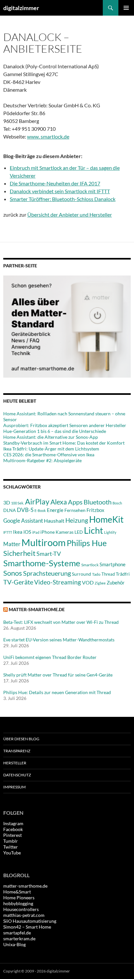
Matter (11, 544)
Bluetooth (98, 502)
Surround (81, 574)
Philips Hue (87, 543)
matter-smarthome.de (37, 609)
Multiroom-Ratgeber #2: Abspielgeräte (42, 460)
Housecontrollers (21, 909)
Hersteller (14, 762)
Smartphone (113, 564)
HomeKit (106, 519)
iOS (27, 532)
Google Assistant (23, 520)
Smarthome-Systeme (41, 563)
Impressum (14, 787)
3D (6, 502)
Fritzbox (95, 510)
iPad (35, 532)
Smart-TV (48, 553)
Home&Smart (17, 891)
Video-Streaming (57, 582)
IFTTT (7, 532)
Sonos (12, 573)
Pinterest (12, 835)
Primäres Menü (126, 8)
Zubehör (116, 582)
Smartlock (90, 564)
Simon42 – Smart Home (27, 927)
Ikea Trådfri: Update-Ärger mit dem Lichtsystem (51, 448)
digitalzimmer (21, 7)
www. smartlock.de (48, 136)
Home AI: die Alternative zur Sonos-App (50, 437)
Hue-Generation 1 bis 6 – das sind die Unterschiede (54, 431)
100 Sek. (17, 503)
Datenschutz (17, 774)
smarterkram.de (19, 938)
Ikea (17, 532)
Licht (93, 530)
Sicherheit (19, 553)
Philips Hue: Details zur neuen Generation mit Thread (57, 692)
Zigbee (100, 583)
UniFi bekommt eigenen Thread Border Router (50, 657)
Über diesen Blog (21, 738)
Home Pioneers (18, 897)
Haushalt (54, 520)
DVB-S (25, 509)
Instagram (13, 823)
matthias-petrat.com (24, 915)
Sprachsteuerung (47, 573)
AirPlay (37, 501)
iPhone (47, 532)
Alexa (58, 502)
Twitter (10, 847)
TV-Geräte (18, 582)
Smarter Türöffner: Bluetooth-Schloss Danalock (62, 199)
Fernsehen (75, 510)
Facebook (13, 829)
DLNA (9, 510)
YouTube (12, 852)
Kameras (65, 532)
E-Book (40, 510)
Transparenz (16, 750)
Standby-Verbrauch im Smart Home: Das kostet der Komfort (64, 443)
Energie (55, 510)
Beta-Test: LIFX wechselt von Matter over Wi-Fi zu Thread (61, 622)
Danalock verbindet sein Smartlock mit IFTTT (60, 191)
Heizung (76, 520)
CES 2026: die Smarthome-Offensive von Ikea (48, 454)
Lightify (110, 532)
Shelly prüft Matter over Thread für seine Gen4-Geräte (58, 674)
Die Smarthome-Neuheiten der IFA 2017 (55, 183)
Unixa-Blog (14, 944)
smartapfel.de (17, 932)
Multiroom (43, 542)
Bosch (117, 503)
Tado (96, 574)
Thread (108, 574)
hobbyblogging (18, 903)
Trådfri (123, 574)
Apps (75, 502)
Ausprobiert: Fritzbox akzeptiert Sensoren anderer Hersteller (64, 425)
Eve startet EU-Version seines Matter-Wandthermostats (58, 639)
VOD (88, 582)
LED (78, 532)
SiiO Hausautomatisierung (29, 921)
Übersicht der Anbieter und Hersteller (69, 214)
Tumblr (10, 841)
